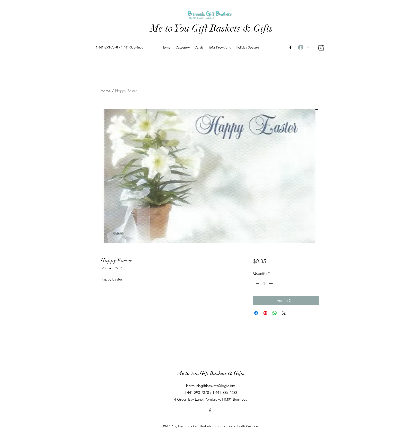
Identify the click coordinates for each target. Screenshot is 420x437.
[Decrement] (257, 283)
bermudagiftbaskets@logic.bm (210, 385)
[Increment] (271, 283)
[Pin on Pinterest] (265, 313)
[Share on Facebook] (256, 313)
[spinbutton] (264, 283)
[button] (321, 47)
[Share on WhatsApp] (275, 313)
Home (105, 90)
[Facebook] (290, 47)
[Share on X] (284, 313)
